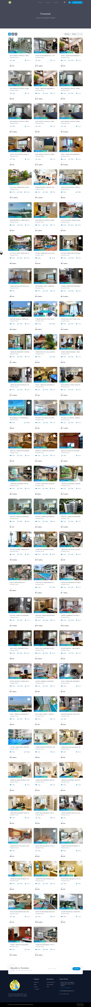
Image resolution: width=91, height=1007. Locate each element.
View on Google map (65, 988)
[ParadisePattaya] (10, 2)
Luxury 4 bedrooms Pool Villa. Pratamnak (48, 253)
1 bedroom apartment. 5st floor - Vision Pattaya (50, 945)
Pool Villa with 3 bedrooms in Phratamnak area (25, 253)
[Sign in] (69, 2)
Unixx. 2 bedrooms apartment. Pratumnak (74, 681)
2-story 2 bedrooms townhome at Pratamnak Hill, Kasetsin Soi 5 (30, 747)
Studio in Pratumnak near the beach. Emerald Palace (52, 912)
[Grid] (9, 34)
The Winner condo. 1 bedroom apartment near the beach (53, 286)
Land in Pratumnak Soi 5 (17, 583)
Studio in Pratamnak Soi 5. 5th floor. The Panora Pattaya (53, 56)
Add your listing (77, 2)
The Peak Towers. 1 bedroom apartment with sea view (27, 550)
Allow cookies (80, 1004)
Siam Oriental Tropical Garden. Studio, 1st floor (50, 154)
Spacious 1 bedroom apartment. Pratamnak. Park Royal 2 (27, 517)
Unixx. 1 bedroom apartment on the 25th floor (76, 154)
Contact (56, 2)
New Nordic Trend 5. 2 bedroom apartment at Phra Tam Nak (54, 714)
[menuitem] (62, 5)
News (35, 985)
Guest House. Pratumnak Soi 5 (44, 583)
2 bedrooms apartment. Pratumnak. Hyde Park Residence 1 (53, 550)
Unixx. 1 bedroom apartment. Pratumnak (22, 714)
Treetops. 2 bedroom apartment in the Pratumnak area (52, 616)
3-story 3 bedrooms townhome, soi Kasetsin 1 (49, 484)
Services (36, 987)
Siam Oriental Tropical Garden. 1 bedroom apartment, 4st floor (30, 122)
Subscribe (76, 969)
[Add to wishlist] (28, 40)
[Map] (16, 34)
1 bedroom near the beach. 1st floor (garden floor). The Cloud (30, 385)
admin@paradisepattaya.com (67, 991)
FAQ (48, 987)
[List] (12, 34)
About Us (36, 982)
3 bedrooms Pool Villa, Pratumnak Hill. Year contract (52, 352)
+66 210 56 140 (65, 994)
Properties (48, 2)
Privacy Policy (50, 985)
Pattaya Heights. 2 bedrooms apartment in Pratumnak (27, 681)
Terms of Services (51, 982)
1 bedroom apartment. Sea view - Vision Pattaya (24, 484)
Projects (40, 2)
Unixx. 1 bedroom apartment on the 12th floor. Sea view (53, 89)
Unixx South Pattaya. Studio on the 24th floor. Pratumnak (28, 154)
